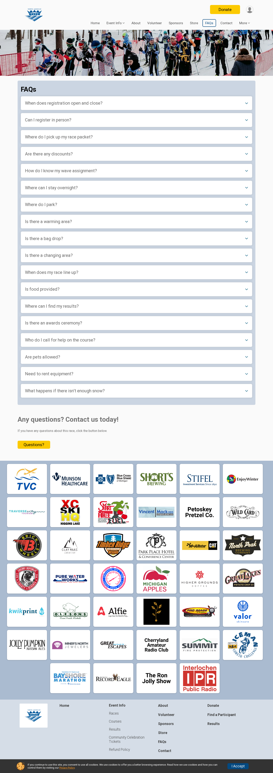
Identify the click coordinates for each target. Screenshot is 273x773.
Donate (225, 9)
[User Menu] (249, 9)
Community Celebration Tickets (126, 739)
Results (115, 729)
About (136, 23)
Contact (226, 23)
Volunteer (154, 23)
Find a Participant (221, 715)
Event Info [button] (114, 23)
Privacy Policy (67, 767)
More (243, 23)
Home (95, 23)
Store (194, 23)
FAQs (209, 23)
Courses (115, 721)
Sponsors (176, 23)
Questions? (34, 444)
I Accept (238, 766)
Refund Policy (119, 750)
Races (114, 713)
